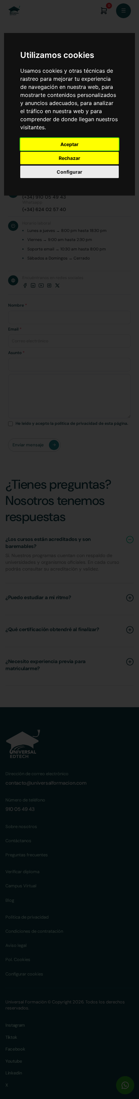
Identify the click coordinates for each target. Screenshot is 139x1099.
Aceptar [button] (69, 144)
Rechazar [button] (69, 158)
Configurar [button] (69, 172)
